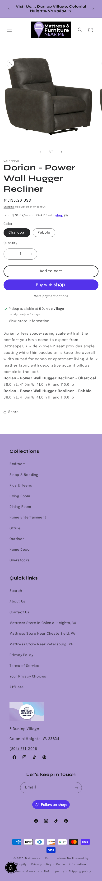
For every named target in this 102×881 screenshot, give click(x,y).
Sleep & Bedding (23, 475)
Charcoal (17, 232)
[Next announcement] (93, 9)
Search (15, 591)
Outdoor (16, 539)
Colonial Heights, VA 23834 (34, 739)
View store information (29, 321)
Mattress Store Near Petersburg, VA (41, 644)
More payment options (51, 296)
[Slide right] (61, 152)
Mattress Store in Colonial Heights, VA (42, 623)
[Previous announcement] (9, 9)
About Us (17, 601)
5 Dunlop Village (24, 729)
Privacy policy (41, 864)
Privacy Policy (21, 655)
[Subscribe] (76, 787)
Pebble (44, 232)
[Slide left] (40, 152)
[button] (9, 30)
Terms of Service (24, 666)
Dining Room (20, 507)
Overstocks (19, 560)
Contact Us (19, 612)
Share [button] (13, 412)
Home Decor (20, 549)
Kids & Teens (20, 485)
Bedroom (17, 464)
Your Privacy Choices (27, 676)
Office (15, 528)
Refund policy (54, 871)
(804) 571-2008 (23, 749)
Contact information (71, 864)
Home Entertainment (27, 517)
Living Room (19, 496)
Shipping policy (80, 871)
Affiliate (16, 687)
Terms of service (27, 871)
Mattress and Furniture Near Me (48, 858)
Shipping (9, 207)
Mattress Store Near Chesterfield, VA (42, 633)
